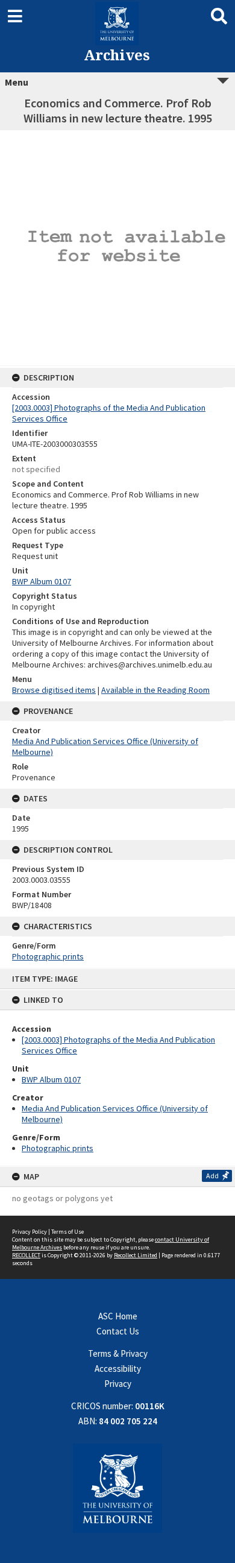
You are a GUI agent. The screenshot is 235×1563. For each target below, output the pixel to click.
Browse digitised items (54, 689)
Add (212, 1175)
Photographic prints (57, 1148)
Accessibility (118, 1368)
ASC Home (117, 1316)
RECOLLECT (26, 1255)
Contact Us (117, 1331)
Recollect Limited (135, 1255)
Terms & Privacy (118, 1353)
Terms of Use (67, 1232)
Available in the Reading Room (155, 689)
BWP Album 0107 (51, 1079)
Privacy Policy (29, 1232)
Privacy (117, 1383)
